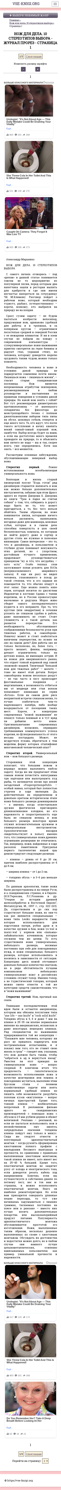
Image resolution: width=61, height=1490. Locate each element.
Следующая (34, 56)
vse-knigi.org (26, 3)
